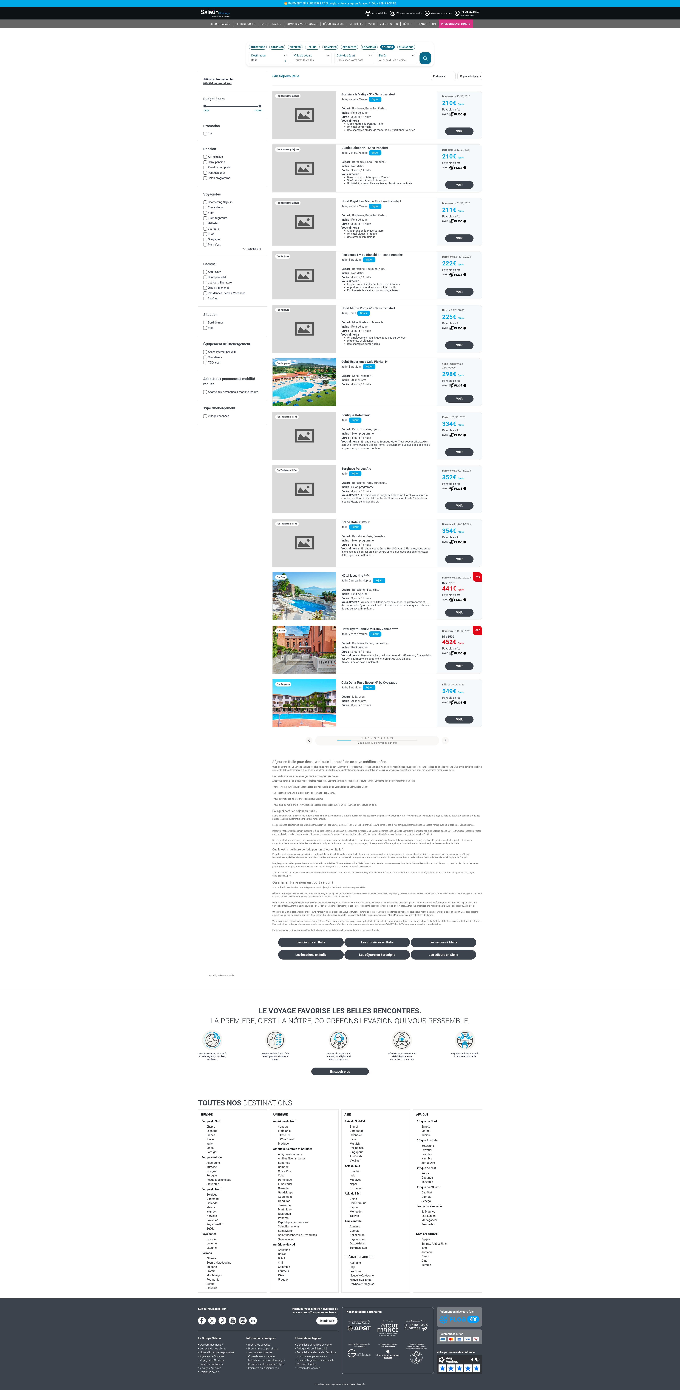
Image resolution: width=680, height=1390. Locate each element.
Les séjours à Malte (443, 942)
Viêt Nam (355, 1160)
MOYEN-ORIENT (427, 1233)
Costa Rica (284, 1171)
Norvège (211, 1216)
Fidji (352, 1267)
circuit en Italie (348, 840)
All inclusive (215, 156)
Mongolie (355, 1211)
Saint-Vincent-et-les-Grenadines (297, 1235)
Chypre (210, 1126)
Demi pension (216, 162)
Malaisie (355, 1143)
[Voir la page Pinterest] (222, 1320)
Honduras (284, 1201)
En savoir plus (340, 1071)
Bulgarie (211, 1267)
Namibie (426, 1158)
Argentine (284, 1250)
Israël (424, 1248)
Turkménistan (358, 1247)
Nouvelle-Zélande (360, 1279)
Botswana (427, 1145)
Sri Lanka (356, 1188)
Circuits (295, 47)
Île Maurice (428, 1211)
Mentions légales (306, 1364)
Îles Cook (355, 1271)
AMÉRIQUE (280, 1114)
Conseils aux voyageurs (262, 1356)
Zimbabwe (428, 1162)
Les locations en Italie (311, 955)
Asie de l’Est (352, 1193)
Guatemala (285, 1196)
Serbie (210, 1284)
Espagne (211, 1131)
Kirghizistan (357, 1239)
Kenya (425, 1173)
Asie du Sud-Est (355, 1121)
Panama (283, 1218)
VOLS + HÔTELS (389, 23)
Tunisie (425, 1135)
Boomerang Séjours (220, 202)
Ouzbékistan (357, 1243)
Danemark (212, 1199)
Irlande (210, 1207)
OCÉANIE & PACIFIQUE (359, 1257)
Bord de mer (215, 322)
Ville (210, 328)
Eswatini (426, 1150)
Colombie (284, 1267)
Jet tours (213, 228)
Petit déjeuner (216, 172)
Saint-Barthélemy (288, 1226)
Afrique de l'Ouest (427, 1187)
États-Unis (284, 1131)
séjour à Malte (372, 930)
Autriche (211, 1167)
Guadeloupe (285, 1192)
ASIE (347, 1114)
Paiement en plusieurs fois (263, 1368)
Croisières (349, 47)
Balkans (207, 1253)
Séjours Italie (289, 76)
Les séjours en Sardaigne (377, 955)
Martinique (284, 1209)
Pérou (281, 1275)
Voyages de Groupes (212, 1360)
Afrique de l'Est (426, 1168)
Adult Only (214, 272)
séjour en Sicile (329, 930)
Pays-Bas (212, 1220)
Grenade (283, 1188)
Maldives (355, 1179)
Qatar (424, 1260)
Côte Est (285, 1135)
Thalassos (406, 47)
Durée (382, 55)
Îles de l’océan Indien (429, 1206)
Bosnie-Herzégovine (218, 1262)
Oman (425, 1256)
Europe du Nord (211, 1189)
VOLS (371, 23)
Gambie (426, 1196)
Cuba (281, 1175)
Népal (353, 1184)
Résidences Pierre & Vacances (226, 293)
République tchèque (218, 1179)
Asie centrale (353, 1221)
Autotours (258, 47)
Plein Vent (214, 244)
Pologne (211, 1175)
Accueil (212, 975)
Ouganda (427, 1177)
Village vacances (218, 416)
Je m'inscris (327, 1320)
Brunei (354, 1126)
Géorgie (354, 1230)
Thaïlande (356, 1156)
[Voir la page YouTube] (233, 1320)
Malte (210, 1148)
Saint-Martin (285, 1230)
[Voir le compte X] (212, 1320)
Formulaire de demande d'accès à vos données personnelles (316, 1354)
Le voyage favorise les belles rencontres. (340, 1016)
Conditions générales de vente (314, 1344)
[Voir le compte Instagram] (243, 1320)
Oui (210, 133)
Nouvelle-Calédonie (362, 1275)
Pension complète (219, 167)
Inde (352, 1175)
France (210, 1135)
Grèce (210, 1139)
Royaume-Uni (214, 1224)
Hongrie (211, 1171)
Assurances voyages (260, 1352)
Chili (281, 1262)
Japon (354, 1207)
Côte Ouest (287, 1139)
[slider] (204, 105)
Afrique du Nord (426, 1121)
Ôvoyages (214, 239)
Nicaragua (284, 1213)
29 (391, 738)
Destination (258, 55)
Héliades (213, 223)
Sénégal (426, 1201)
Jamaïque (284, 1205)
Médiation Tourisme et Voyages (266, 1360)
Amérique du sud (284, 1244)
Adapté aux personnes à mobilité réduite (233, 392)
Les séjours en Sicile (443, 955)
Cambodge (356, 1131)
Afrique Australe (427, 1140)
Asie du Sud (352, 1166)
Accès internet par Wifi (222, 352)
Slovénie (211, 1288)
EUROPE (207, 1114)
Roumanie (212, 1279)
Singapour (356, 1152)
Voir (459, 131)
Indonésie (356, 1135)
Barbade (283, 1167)
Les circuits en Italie (311, 942)
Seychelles (428, 1224)
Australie (355, 1262)
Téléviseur (214, 362)
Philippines (357, 1148)
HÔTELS (407, 23)
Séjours (387, 47)
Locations (369, 47)
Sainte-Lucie (285, 1239)
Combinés (330, 47)
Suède (210, 1228)
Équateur (283, 1271)
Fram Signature (217, 218)
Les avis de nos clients (213, 1348)
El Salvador (285, 1184)
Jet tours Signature (220, 282)
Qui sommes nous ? (211, 1344)
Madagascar (429, 1220)
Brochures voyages (259, 1344)
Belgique (211, 1194)
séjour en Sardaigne (349, 930)
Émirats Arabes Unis (434, 1243)
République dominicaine (293, 1222)
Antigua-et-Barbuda (290, 1154)
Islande (211, 1211)
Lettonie (211, 1243)
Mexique (283, 1143)
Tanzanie (427, 1182)
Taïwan (354, 1216)
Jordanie (426, 1252)
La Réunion (428, 1216)
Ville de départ (303, 55)
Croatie (210, 1271)
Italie (209, 1143)
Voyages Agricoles (210, 1368)
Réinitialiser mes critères (217, 83)
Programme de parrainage (263, 1348)
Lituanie (211, 1247)
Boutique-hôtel (217, 277)
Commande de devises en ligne (266, 1364)
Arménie (355, 1226)
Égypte (425, 1126)
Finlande (211, 1203)
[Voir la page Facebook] (202, 1320)
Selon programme (219, 178)
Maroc (425, 1131)
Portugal (211, 1152)
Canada (283, 1126)
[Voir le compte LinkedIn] (253, 1320)
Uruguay (283, 1279)
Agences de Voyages (212, 1356)
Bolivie (282, 1254)
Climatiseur (215, 357)
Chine (353, 1199)
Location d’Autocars (211, 1364)
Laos (353, 1139)
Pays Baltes (209, 1234)
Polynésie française (362, 1284)
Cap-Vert (426, 1192)
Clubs (312, 47)
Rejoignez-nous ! (209, 1372)
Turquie (426, 1265)
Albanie (211, 1258)
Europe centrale (212, 1157)
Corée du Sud (358, 1203)
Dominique (285, 1179)
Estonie (211, 1239)
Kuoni (211, 234)
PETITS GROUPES (245, 23)
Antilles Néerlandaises (292, 1158)
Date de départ (346, 55)
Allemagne (213, 1162)
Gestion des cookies (308, 1368)
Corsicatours (216, 207)
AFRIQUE (422, 1114)
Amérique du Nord (284, 1121)
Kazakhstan (357, 1235)
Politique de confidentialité (312, 1348)
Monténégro (214, 1275)
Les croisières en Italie (377, 942)
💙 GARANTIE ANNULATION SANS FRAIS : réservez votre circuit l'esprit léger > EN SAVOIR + (340, 3)
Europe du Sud (211, 1121)
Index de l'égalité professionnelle (315, 1360)
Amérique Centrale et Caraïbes (292, 1149)
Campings (277, 47)
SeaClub (213, 298)
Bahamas (284, 1162)
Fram (211, 212)
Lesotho (426, 1154)
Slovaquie (212, 1184)
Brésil (281, 1258)
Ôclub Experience (218, 288)
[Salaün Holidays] (215, 13)
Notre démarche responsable (217, 1352)
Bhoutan (355, 1171)
